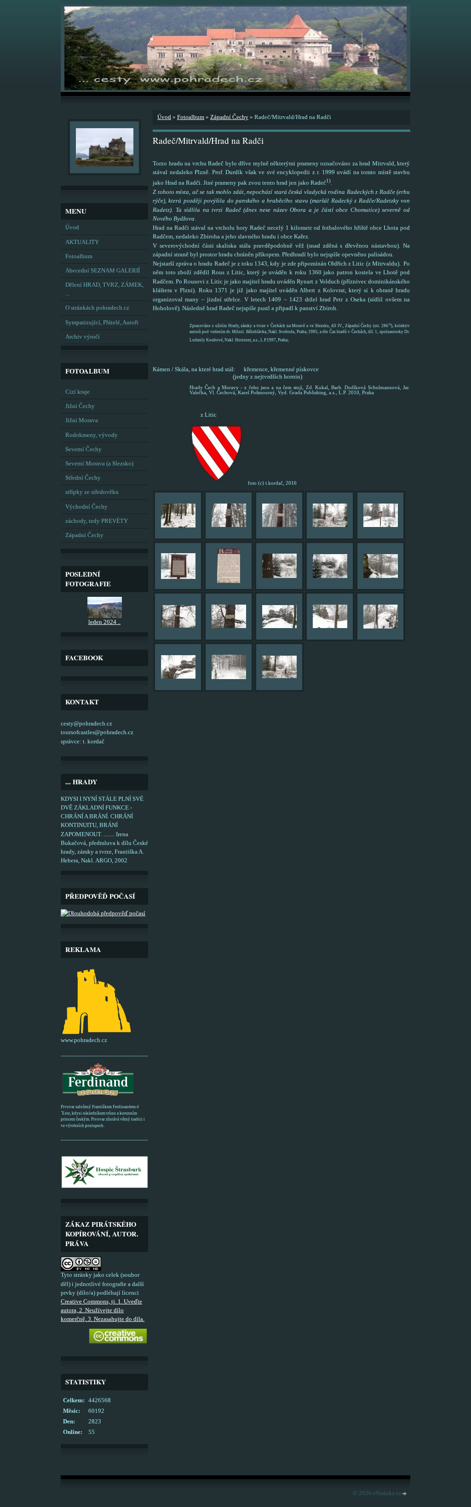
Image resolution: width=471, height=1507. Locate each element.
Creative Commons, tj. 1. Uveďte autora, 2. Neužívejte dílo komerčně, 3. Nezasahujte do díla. (102, 1310)
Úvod (72, 227)
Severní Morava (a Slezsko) (99, 463)
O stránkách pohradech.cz (97, 308)
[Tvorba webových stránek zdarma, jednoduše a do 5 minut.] (405, 1494)
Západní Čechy (84, 535)
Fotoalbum (78, 256)
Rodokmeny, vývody (91, 435)
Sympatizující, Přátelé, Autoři (101, 322)
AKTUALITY (82, 242)
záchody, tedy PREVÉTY (96, 521)
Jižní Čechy (80, 406)
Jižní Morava (81, 420)
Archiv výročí (82, 337)
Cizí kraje (77, 392)
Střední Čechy (83, 478)
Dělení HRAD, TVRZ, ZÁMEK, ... (104, 289)
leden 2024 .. (104, 622)
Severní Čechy (83, 449)
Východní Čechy (86, 507)
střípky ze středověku (92, 492)
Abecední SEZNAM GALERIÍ (102, 270)
